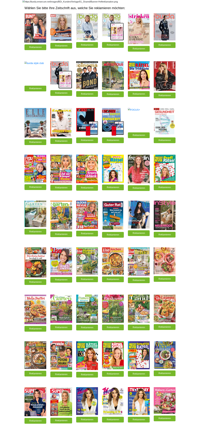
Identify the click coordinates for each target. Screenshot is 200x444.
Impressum (171, 439)
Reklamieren (35, 47)
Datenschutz (160, 439)
